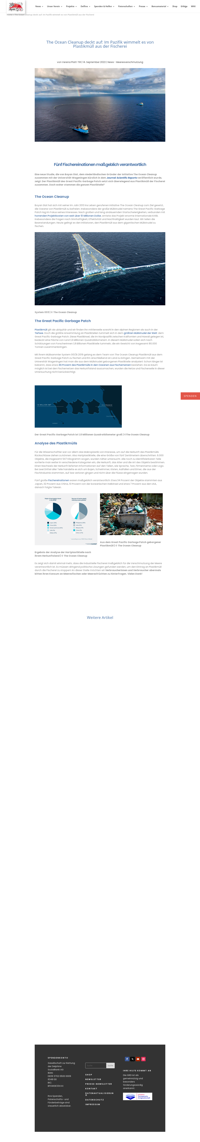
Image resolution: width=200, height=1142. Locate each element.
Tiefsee (39, 333)
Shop (174, 6)
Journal (122, 177)
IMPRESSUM (92, 1104)
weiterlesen (49, 741)
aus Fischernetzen (120, 365)
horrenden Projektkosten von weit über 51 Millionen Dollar (68, 215)
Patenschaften (125, 6)
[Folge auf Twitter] (132, 1059)
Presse (142, 6)
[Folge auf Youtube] (138, 1059)
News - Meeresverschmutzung (125, 62)
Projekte (70, 6)
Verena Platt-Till (71, 62)
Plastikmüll (41, 329)
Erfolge (184, 6)
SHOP (88, 1074)
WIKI (193, 6)
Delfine (84, 6)
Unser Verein (53, 6)
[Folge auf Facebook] (127, 1059)
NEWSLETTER (93, 1079)
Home (9, 14)
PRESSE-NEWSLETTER (98, 1084)
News (38, 6)
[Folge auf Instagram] (143, 1059)
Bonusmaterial (159, 6)
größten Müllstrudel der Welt (140, 333)
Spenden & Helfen (103, 6)
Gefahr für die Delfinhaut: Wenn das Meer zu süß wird (100, 722)
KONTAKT (91, 1088)
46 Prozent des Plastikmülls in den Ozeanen (84, 365)
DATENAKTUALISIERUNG (99, 1094)
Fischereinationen (58, 480)
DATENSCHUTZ (94, 1099)
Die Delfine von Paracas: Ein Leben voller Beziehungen (100, 1003)
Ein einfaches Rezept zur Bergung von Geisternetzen (100, 866)
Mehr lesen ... (56, 747)
